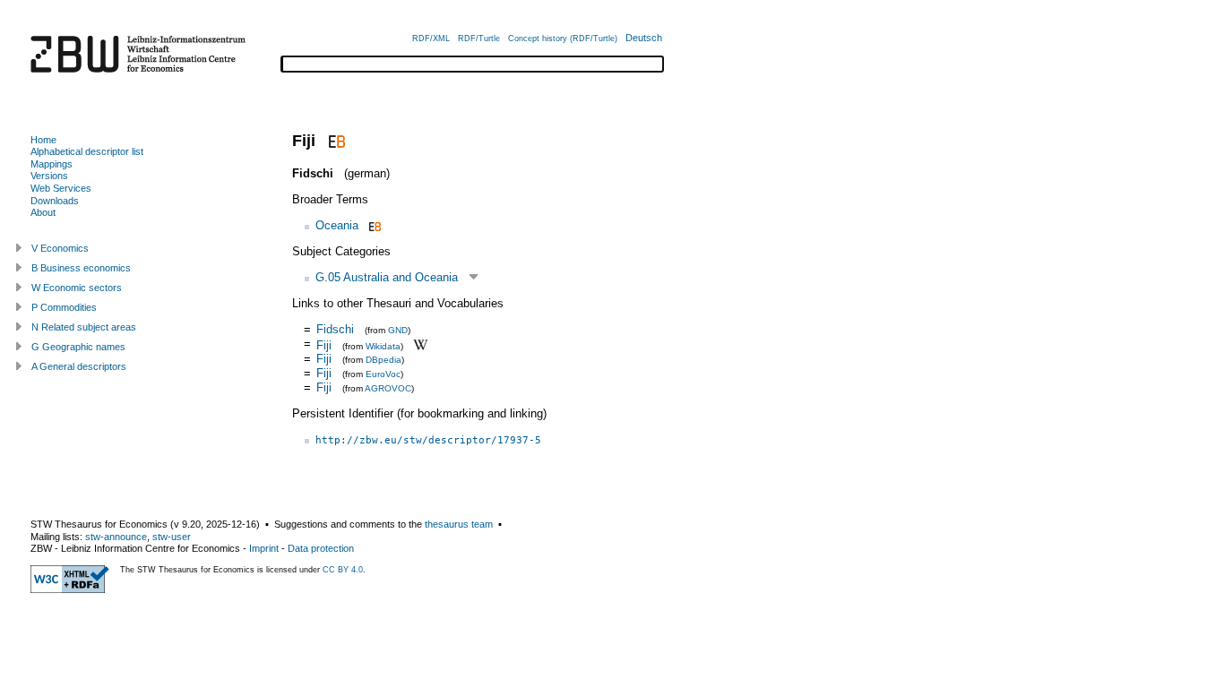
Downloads (54, 200)
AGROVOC (388, 388)
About (43, 212)
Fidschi (335, 329)
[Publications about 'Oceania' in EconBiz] (373, 225)
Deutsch (643, 37)
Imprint (264, 548)
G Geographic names (78, 346)
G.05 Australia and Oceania (386, 277)
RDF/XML (431, 38)
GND (398, 330)
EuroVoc (383, 374)
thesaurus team (459, 524)
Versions (49, 175)
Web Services (60, 188)
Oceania (336, 225)
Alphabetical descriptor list (86, 151)
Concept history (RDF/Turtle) (562, 38)
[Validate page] (69, 589)
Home (43, 139)
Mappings (51, 164)
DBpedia (383, 360)
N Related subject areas (83, 327)
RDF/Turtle (479, 38)
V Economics (60, 248)
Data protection (321, 548)
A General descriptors (78, 366)
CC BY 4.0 (343, 569)
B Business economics (81, 267)
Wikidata (383, 345)
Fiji (324, 344)
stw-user (171, 536)
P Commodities (64, 307)
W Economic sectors (76, 287)
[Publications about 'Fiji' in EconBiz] (334, 141)
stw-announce (116, 536)
